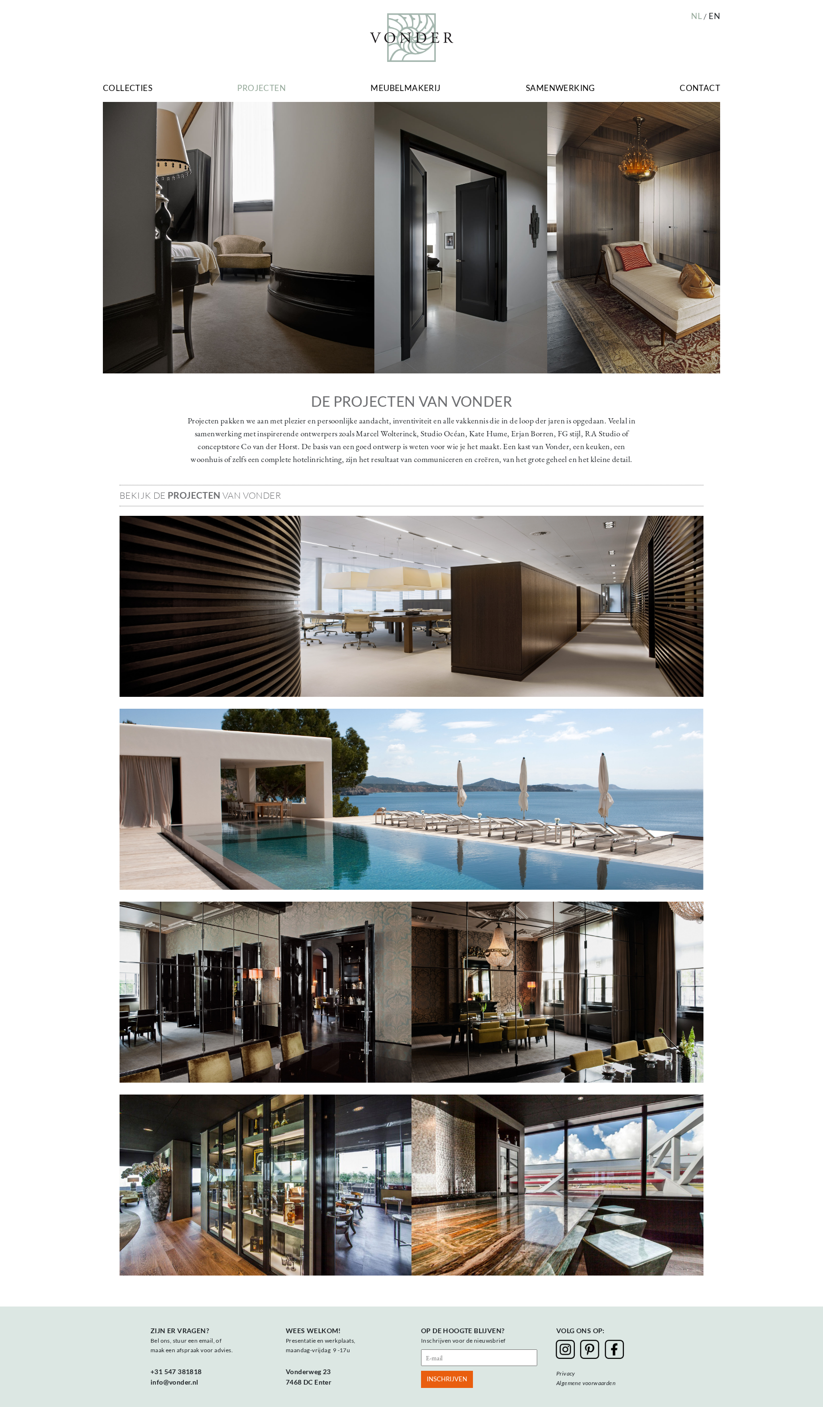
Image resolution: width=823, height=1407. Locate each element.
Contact (700, 88)
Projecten (261, 88)
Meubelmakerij (406, 88)
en (714, 16)
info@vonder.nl (175, 1382)
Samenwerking (560, 88)
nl (696, 16)
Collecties (127, 88)
